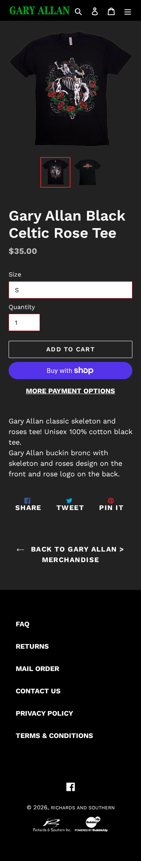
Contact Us (38, 691)
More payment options (70, 391)
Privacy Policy (44, 713)
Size (15, 274)
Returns (32, 646)
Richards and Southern (83, 807)
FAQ (22, 624)
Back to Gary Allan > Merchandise (76, 554)
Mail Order (37, 668)
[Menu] (127, 10)
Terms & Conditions (54, 735)
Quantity (22, 307)
